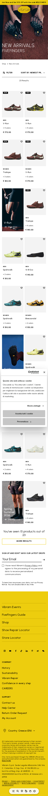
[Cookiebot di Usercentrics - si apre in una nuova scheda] (29, 372)
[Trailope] (13, 153)
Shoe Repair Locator (16, 630)
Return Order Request (14, 713)
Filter (9, 72)
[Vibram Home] (24, 9)
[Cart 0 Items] (30, 791)
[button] (18, 731)
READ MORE (6, 761)
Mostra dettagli (33, 406)
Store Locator (11, 637)
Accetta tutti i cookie (24, 414)
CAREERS (7, 688)
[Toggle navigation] (13, 791)
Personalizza (22, 421)
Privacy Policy (31, 565)
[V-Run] (13, 104)
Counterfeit (39, 781)
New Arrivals (14, 64)
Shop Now (12, 227)
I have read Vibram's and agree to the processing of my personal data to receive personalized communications (24, 569)
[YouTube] (10, 651)
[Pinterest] (32, 651)
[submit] (44, 559)
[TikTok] (21, 651)
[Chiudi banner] (44, 372)
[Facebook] (16, 651)
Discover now (14, 373)
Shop (4, 64)
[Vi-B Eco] (35, 250)
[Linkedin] (27, 651)
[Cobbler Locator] (26, 791)
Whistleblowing (29, 783)
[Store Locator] (21, 791)
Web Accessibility (11, 783)
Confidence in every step (16, 683)
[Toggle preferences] (34, 791)
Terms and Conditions (21, 781)
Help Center (9, 707)
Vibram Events (11, 607)
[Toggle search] (17, 791)
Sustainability (10, 673)
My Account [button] (9, 718)
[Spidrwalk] (13, 250)
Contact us (8, 702)
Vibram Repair (10, 678)
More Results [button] (24, 541)
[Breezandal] (35, 299)
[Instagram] (5, 651)
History (6, 667)
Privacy (5, 781)
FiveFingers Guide (14, 614)
